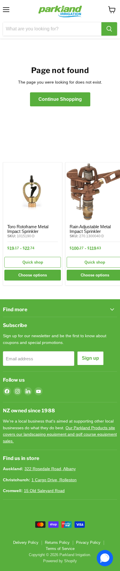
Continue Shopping (60, 99)
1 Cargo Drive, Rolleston (54, 479)
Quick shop (32, 262)
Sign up (90, 358)
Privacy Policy (88, 542)
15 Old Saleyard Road (44, 490)
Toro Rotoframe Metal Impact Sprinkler (27, 228)
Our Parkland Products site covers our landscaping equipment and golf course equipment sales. (60, 434)
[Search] (109, 29)
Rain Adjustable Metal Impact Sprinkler (90, 228)
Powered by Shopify (60, 561)
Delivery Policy (25, 542)
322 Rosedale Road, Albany (50, 468)
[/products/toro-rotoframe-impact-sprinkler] (32, 192)
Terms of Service (60, 548)
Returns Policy (57, 542)
